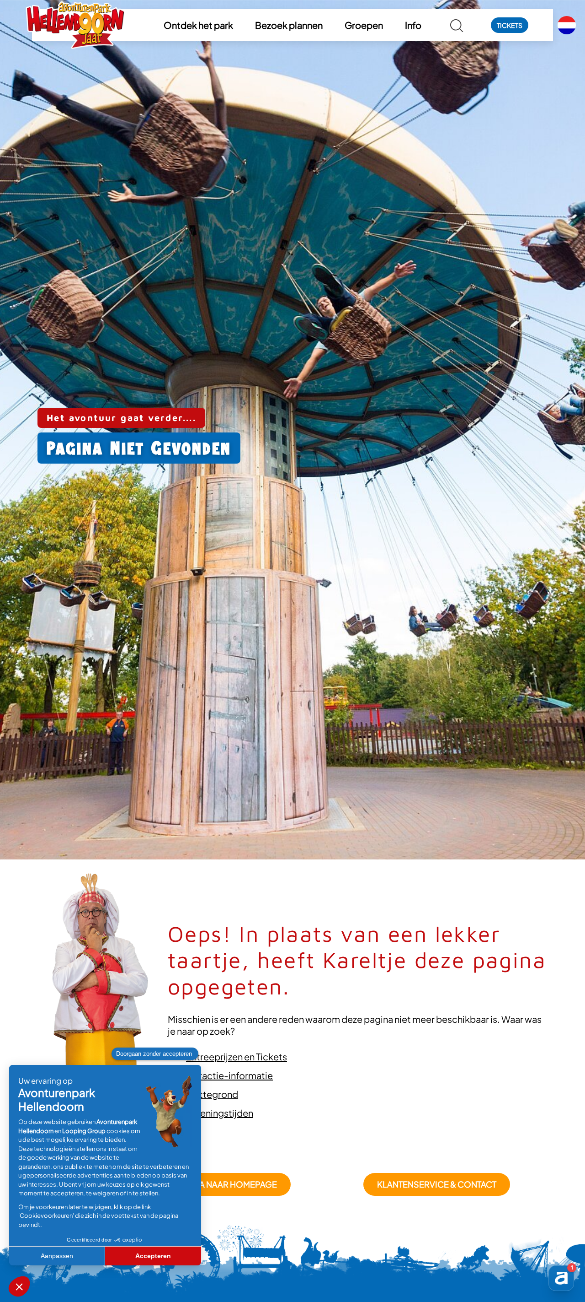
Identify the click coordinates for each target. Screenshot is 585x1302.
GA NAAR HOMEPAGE (234, 1184)
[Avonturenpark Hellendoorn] (75, 25)
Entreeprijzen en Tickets (236, 1056)
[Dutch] (567, 25)
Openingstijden (219, 1112)
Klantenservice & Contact (436, 1184)
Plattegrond (212, 1094)
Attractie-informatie (229, 1075)
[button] (198, 25)
